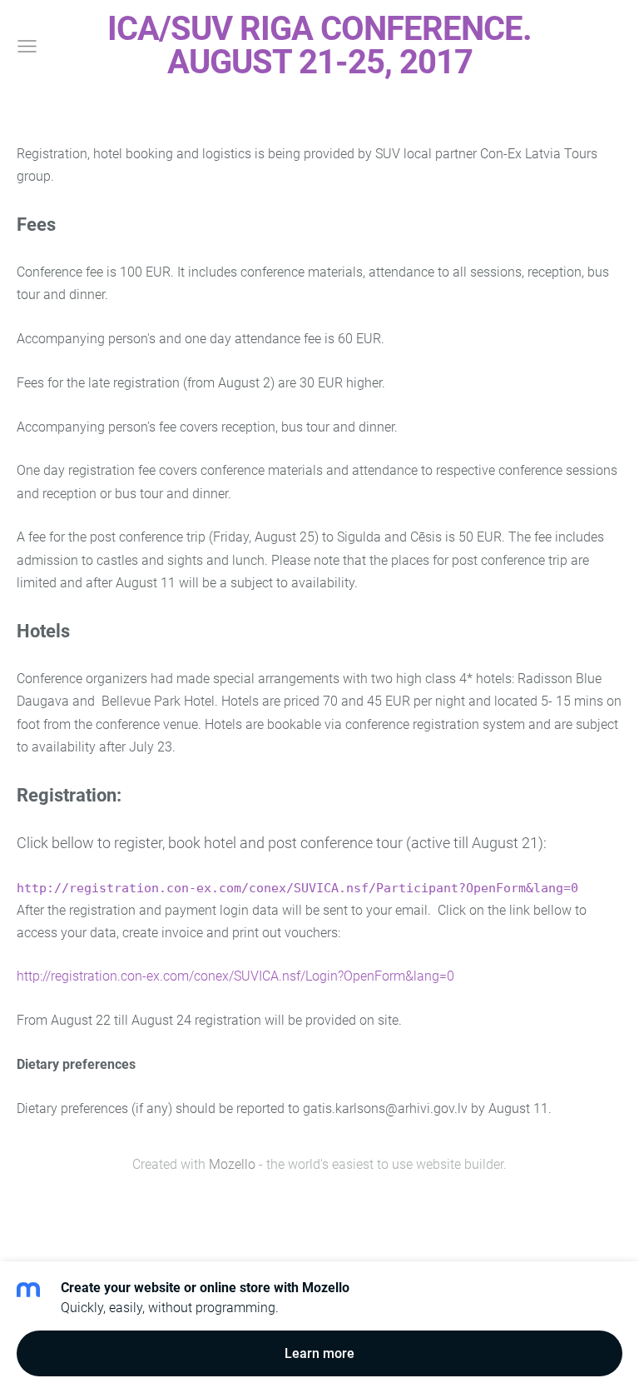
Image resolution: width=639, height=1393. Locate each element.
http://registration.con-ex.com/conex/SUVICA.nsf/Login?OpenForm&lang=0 (235, 976)
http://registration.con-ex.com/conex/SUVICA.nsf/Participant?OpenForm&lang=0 (297, 888)
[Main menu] (27, 46)
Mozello (232, 1164)
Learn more (319, 1353)
